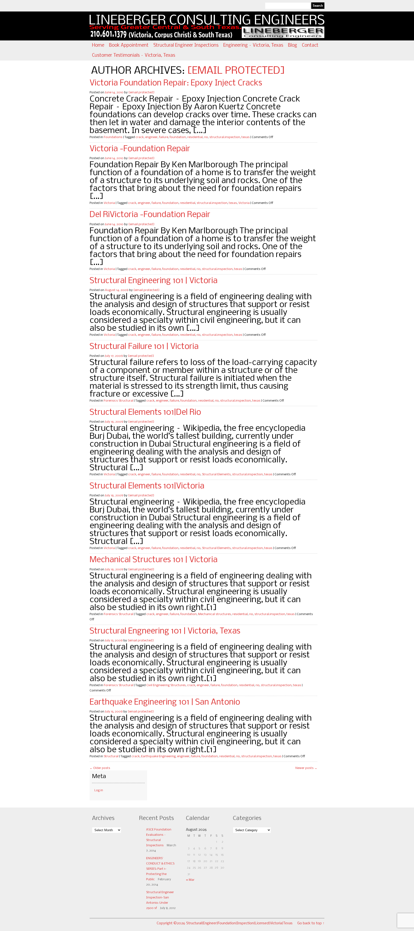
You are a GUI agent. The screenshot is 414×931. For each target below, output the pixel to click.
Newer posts (306, 768)
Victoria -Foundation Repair (140, 149)
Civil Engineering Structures (166, 685)
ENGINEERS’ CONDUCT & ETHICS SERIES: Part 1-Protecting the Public (160, 869)
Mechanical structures (214, 614)
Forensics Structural (118, 400)
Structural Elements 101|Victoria (147, 486)
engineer (151, 137)
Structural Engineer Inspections (185, 45)
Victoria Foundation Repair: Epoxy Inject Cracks (176, 83)
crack (140, 137)
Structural (111, 756)
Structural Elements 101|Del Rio (145, 412)
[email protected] (236, 71)
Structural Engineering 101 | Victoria (154, 281)
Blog (292, 45)
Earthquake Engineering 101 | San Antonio (165, 702)
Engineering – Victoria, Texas (253, 45)
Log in (98, 790)
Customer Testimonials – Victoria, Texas (133, 55)
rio (206, 137)
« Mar (190, 879)
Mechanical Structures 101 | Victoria (154, 560)
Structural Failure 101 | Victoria (144, 346)
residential (195, 137)
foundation (178, 137)
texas (246, 137)
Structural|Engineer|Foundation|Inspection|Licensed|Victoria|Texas (251, 26)
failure (163, 137)
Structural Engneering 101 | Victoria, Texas (165, 631)
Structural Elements (216, 474)
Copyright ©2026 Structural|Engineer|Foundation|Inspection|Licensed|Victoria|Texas (225, 923)
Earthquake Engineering (158, 756)
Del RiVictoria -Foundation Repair (150, 215)
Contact (310, 45)
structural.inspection (224, 137)
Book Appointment (129, 45)
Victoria (109, 203)
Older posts (100, 768)
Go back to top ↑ (310, 923)
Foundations (113, 137)
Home (98, 45)
